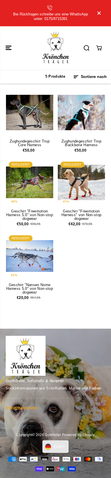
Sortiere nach (93, 76)
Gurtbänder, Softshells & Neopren (35, 381)
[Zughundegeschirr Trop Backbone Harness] (81, 112)
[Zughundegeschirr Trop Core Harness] (29, 112)
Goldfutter (53, 435)
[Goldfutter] (55, 48)
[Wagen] (99, 48)
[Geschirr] (29, 182)
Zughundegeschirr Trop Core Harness (30, 143)
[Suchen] (86, 48)
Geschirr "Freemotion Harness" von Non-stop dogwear (81, 215)
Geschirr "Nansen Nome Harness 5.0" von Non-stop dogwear (29, 288)
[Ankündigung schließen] (99, 13)
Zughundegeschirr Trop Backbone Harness (81, 143)
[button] (9, 48)
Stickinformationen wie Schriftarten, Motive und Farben (53, 388)
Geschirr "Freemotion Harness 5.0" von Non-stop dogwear (29, 215)
